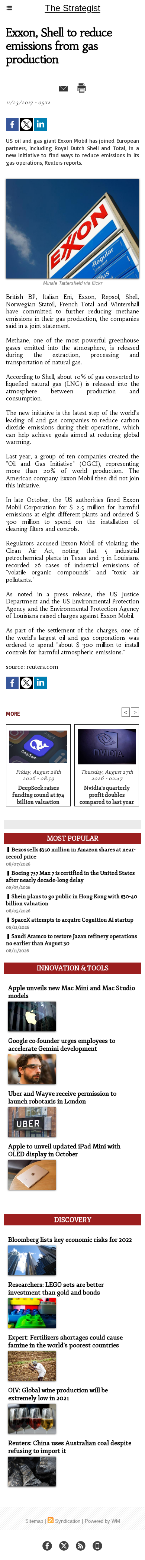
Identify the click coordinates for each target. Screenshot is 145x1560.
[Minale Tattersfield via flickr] (72, 182)
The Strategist (72, 8)
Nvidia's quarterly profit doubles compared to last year (107, 793)
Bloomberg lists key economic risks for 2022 (70, 1240)
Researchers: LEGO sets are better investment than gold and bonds (56, 1288)
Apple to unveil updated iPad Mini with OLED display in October (64, 1150)
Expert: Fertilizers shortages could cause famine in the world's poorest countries (65, 1341)
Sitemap (34, 1521)
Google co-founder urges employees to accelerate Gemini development (61, 1045)
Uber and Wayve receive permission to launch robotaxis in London (62, 1097)
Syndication (67, 1521)
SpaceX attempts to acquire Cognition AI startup (72, 920)
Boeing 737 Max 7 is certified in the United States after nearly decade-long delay (70, 877)
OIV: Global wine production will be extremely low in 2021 (58, 1394)
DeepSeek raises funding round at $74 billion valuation (38, 793)
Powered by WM (102, 1521)
